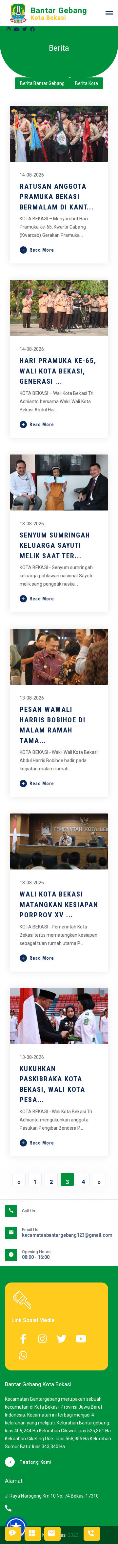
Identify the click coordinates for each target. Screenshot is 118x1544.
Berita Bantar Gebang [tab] (42, 83)
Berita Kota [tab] (86, 83)
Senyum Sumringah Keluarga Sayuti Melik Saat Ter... (55, 545)
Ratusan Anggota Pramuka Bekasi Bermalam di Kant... (57, 196)
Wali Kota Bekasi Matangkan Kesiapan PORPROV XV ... (59, 904)
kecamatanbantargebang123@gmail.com (67, 1235)
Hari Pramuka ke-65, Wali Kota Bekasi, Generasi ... (58, 371)
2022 (73, 1535)
